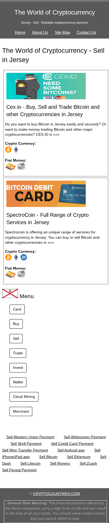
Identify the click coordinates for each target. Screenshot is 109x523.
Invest (18, 367)
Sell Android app (71, 450)
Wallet (18, 382)
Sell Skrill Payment (26, 443)
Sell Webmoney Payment (85, 437)
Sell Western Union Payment (30, 437)
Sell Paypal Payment (19, 470)
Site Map (62, 32)
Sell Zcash (88, 463)
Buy (16, 324)
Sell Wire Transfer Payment (25, 450)
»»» (56, 134)
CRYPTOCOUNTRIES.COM (56, 494)
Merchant (21, 411)
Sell (16, 338)
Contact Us (86, 32)
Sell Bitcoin (48, 457)
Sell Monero (60, 463)
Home (20, 32)
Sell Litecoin (30, 463)
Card (17, 309)
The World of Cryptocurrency (54, 12)
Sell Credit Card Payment (72, 443)
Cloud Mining (24, 396)
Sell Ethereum (78, 457)
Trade (18, 353)
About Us (40, 32)
